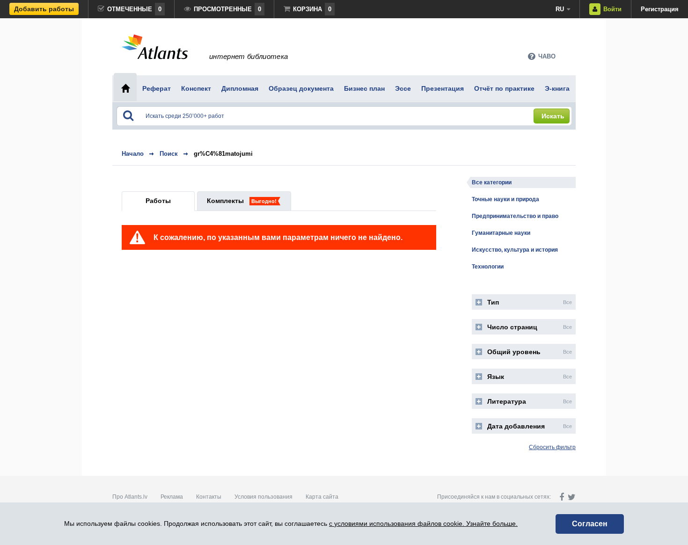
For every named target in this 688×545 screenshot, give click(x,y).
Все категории (492, 182)
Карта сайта (322, 497)
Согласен (589, 524)
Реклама (172, 497)
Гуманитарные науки (501, 233)
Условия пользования (263, 497)
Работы (158, 200)
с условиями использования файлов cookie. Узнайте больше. (423, 523)
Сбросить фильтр (552, 447)
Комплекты (225, 200)
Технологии (488, 266)
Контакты (208, 497)
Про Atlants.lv (129, 497)
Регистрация (660, 9)
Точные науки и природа (505, 199)
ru (560, 9)
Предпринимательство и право (515, 216)
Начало (133, 153)
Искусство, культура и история (515, 250)
